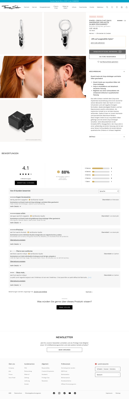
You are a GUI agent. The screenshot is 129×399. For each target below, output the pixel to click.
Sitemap (118, 393)
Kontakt (26, 384)
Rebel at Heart (65, 7)
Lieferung (27, 381)
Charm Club (56, 7)
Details (92, 137)
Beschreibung (95, 71)
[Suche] (107, 7)
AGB (10, 393)
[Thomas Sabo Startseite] (11, 7)
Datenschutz (18, 393)
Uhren (74, 7)
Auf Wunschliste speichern (109, 62)
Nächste (89, 292)
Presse (10, 374)
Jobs (10, 371)
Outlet (92, 7)
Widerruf (26, 374)
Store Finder (12, 377)
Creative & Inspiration (48, 371)
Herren (34, 7)
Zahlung (26, 377)
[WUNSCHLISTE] (112, 7)
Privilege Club (45, 377)
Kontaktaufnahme (66, 381)
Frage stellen (64, 307)
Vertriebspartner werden (68, 368)
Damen (26, 7)
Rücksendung (28, 371)
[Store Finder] (116, 7)
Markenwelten (65, 374)
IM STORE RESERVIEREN (107, 57)
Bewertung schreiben (25, 183)
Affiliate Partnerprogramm (68, 384)
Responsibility (45, 368)
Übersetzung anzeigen (17, 240)
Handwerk (44, 374)
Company (11, 368)
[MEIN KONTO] (121, 7)
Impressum (109, 393)
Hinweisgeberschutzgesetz (33, 393)
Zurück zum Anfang (40, 292)
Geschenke (83, 7)
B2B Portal (64, 371)
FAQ (25, 368)
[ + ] (89, 277)
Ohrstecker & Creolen (103, 33)
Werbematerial (65, 377)
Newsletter (45, 381)
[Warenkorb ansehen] (126, 7)
